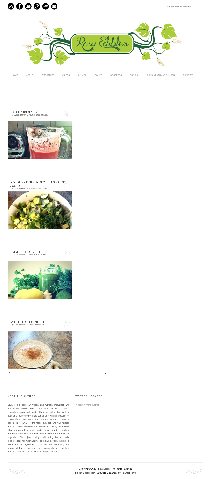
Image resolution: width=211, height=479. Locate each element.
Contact (188, 75)
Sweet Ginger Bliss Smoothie (27, 322)
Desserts (116, 75)
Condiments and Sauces (161, 75)
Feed (11, 6)
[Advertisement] (82, 93)
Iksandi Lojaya (128, 473)
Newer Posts (10, 372)
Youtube (45, 6)
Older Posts (200, 372)
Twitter (28, 6)
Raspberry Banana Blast (25, 112)
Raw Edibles (104, 468)
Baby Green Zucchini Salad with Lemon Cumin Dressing (38, 183)
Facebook (19, 6)
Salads (82, 75)
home (15, 75)
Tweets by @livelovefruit (87, 405)
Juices (66, 75)
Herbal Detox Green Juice (25, 252)
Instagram (54, 6)
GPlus (37, 6)
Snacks (134, 75)
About (29, 75)
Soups (98, 75)
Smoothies (48, 75)
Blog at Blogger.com (85, 473)
